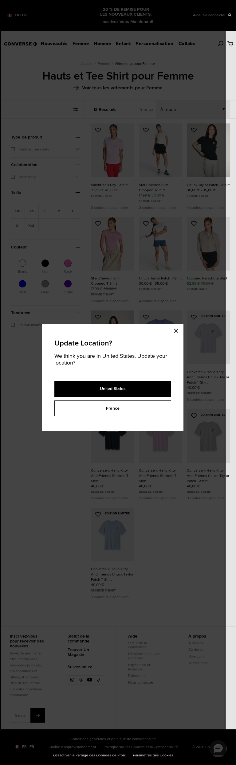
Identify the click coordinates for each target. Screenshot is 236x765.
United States (113, 388)
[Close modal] (177, 330)
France (113, 408)
